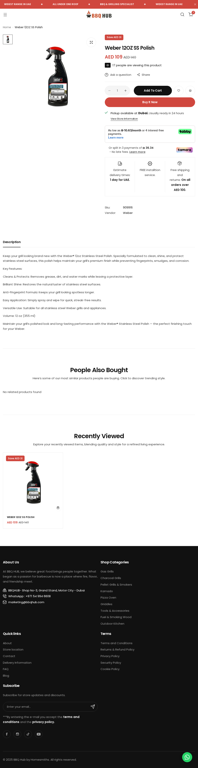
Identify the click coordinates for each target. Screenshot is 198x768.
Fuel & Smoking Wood (116, 617)
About (7, 643)
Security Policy (111, 663)
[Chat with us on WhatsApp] (187, 757)
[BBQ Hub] (99, 14)
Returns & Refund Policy (117, 649)
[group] (57, 77)
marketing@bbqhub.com (26, 602)
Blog (6, 676)
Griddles (106, 604)
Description (11, 242)
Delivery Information (17, 663)
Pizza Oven (108, 597)
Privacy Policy (110, 656)
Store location (13, 649)
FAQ (6, 669)
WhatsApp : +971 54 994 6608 (29, 596)
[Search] (182, 14)
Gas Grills (107, 571)
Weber (128, 213)
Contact (9, 656)
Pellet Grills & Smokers (116, 585)
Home (7, 27)
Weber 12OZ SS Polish (20, 517)
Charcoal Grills (111, 578)
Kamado (107, 591)
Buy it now (149, 102)
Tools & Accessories (115, 611)
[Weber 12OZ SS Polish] (33, 482)
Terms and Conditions (116, 643)
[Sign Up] (93, 707)
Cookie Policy (110, 669)
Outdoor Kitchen (112, 624)
